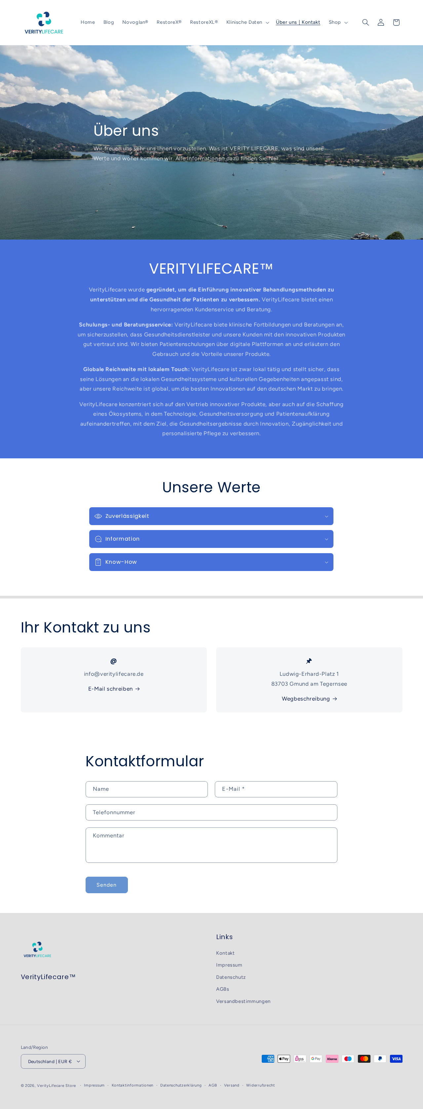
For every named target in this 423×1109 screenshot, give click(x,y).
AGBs (222, 989)
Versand (232, 1085)
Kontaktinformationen (133, 1085)
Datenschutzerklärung (181, 1085)
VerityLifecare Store (56, 1085)
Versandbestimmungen (243, 1001)
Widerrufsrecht (260, 1085)
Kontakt (225, 953)
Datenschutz (231, 977)
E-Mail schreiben (110, 688)
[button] (247, 22)
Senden (106, 885)
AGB (213, 1085)
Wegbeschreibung (306, 698)
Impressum (229, 965)
